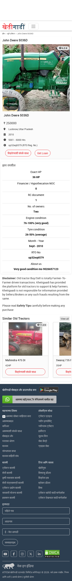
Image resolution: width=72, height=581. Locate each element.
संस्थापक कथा (9, 451)
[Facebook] (14, 554)
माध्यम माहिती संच (10, 456)
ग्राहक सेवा (43, 446)
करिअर (5, 426)
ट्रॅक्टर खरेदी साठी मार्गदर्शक (51, 492)
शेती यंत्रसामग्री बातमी (13, 482)
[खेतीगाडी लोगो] (13, 26)
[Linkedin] (39, 554)
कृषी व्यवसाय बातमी (11, 478)
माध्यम (5, 446)
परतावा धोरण (8, 441)
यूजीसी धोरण (28, 576)
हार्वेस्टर (42, 431)
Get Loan (42, 153)
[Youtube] (5, 554)
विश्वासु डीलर (44, 473)
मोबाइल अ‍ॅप (7, 436)
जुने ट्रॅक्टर (11, 33)
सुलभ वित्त (43, 436)
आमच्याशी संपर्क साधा (12, 431)
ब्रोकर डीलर (44, 482)
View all (65, 318)
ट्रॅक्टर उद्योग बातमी (11, 487)
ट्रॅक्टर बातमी (8, 468)
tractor (26, 278)
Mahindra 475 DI (15, 360)
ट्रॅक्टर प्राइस (45, 416)
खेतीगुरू (42, 468)
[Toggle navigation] (33, 26)
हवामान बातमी (8, 497)
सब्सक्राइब (10, 542)
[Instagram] (22, 554)
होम (3, 33)
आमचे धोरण (17, 576)
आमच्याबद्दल (7, 421)
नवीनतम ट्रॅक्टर (46, 426)
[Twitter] (31, 554)
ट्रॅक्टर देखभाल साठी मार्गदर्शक (52, 497)
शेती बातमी (7, 473)
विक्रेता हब (43, 478)
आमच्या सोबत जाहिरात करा (17, 416)
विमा (40, 487)
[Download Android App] (48, 390)
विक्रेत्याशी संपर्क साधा (18, 153)
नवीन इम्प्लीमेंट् (45, 421)
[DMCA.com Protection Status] (52, 554)
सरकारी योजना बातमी (12, 492)
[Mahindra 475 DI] (25, 339)
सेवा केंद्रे (42, 441)
